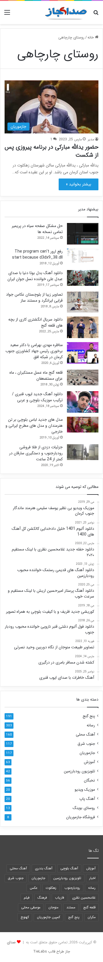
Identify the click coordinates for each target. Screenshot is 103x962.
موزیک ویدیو (85, 790)
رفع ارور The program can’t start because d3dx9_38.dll (37, 254)
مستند (70, 907)
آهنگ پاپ (87, 799)
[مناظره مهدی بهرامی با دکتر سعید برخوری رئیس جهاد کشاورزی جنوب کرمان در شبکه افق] (82, 353)
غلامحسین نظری (84, 897)
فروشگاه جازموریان (80, 817)
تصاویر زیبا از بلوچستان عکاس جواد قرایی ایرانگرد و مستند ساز (34, 297)
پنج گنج (89, 716)
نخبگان (89, 780)
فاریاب (59, 897)
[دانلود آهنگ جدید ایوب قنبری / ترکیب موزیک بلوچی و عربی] (82, 402)
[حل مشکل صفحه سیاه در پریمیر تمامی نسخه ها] (82, 234)
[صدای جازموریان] (66, 12)
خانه (91, 37)
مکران (92, 917)
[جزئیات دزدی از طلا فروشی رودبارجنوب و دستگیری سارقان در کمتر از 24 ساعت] (82, 452)
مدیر (91, 139)
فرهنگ (42, 897)
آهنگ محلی (85, 735)
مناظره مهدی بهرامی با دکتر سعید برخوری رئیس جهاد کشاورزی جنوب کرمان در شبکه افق (34, 351)
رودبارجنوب (72, 888)
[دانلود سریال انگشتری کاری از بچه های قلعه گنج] (82, 327)
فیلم (26, 897)
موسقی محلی (30, 907)
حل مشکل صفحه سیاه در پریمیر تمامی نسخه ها (37, 229)
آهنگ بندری (43, 868)
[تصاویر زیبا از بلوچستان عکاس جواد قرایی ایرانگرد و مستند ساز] (82, 302)
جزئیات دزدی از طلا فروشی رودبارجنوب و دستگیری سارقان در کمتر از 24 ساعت (36, 453)
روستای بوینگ (84, 808)
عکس (33, 888)
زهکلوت (50, 888)
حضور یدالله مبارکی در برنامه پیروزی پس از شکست (51, 151)
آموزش (89, 762)
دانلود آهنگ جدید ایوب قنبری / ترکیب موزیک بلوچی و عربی (37, 397)
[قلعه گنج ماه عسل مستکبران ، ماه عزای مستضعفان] (82, 377)
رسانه (91, 725)
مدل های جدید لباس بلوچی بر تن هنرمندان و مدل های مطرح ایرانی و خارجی (34, 425)
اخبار (92, 878)
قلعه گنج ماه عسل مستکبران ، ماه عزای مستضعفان (36, 375)
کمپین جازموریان (48, 917)
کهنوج (25, 917)
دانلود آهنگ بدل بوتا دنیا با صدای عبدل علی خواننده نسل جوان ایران (35, 276)
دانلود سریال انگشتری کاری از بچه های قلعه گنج (35, 322)
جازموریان (87, 753)
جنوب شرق (86, 744)
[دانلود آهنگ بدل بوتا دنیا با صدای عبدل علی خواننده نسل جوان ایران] (82, 278)
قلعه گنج (89, 907)
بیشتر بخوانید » (78, 184)
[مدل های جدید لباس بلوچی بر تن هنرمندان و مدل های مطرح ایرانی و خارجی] (82, 424)
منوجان (53, 907)
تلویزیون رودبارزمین (79, 771)
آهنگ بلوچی (69, 868)
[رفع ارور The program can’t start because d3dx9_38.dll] (82, 256)
